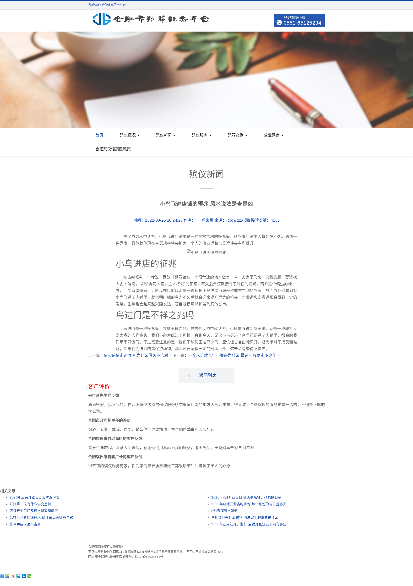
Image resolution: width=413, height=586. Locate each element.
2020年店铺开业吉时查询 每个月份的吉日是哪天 (248, 504)
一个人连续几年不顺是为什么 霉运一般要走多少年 (232, 355)
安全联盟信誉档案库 (108, 557)
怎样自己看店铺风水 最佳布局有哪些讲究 (41, 517)
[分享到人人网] (24, 576)
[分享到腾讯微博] (18, 576)
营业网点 (272, 135)
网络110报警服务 (124, 551)
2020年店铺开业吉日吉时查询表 (34, 497)
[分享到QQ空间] (7, 576)
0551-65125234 (302, 23)
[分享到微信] (29, 576)
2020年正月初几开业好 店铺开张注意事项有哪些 (248, 524)
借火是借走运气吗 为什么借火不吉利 (136, 355)
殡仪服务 (200, 135)
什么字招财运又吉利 (25, 524)
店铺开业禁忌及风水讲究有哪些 (34, 511)
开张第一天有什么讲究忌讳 (30, 504)
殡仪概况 (128, 135)
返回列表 (208, 375)
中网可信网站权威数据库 (200, 551)
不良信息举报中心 (100, 551)
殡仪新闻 (164, 135)
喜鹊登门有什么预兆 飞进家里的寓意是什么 (244, 517)
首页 (99, 135)
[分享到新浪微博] (13, 576)
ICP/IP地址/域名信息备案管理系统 (160, 551)
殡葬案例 (236, 135)
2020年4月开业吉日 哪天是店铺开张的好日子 (246, 497)
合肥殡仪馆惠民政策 (113, 149)
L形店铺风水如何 (224, 511)
